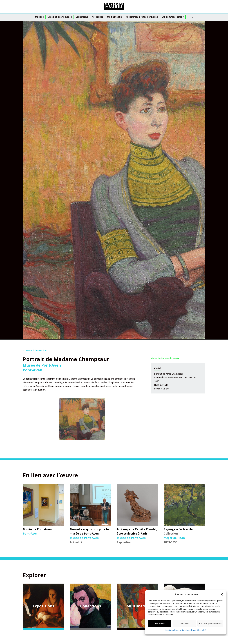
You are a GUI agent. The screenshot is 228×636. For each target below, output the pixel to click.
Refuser (184, 623)
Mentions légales (173, 630)
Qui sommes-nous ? (173, 16)
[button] (221, 594)
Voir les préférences (210, 623)
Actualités (97, 16)
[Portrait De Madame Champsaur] (82, 419)
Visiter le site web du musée (165, 358)
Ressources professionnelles (142, 16)
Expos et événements (59, 16)
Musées (39, 16)
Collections (82, 16)
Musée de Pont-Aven (42, 365)
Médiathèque (114, 16)
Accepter (159, 623)
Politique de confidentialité (194, 630)
